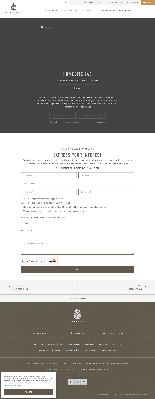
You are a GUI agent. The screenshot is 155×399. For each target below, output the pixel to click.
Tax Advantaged (106, 11)
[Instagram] (77, 382)
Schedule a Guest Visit (130, 2)
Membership (101, 2)
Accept (28, 392)
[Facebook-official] (71, 382)
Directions (88, 2)
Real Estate (52, 11)
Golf (77, 11)
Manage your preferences (12, 385)
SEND (77, 269)
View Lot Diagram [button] (88, 115)
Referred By (27, 230)
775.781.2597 (75, 2)
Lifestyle (88, 11)
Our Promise (126, 11)
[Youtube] (84, 382)
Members (113, 2)
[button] (66, 2)
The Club (67, 11)
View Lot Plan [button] (60, 115)
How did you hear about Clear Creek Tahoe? (42, 218)
